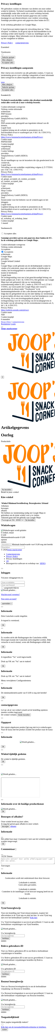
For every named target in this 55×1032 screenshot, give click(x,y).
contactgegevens (22, 43)
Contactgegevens (13, 554)
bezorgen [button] (4, 508)
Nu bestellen (6, 490)
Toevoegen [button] (5, 866)
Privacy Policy (7, 43)
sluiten (4, 1030)
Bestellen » (6, 545)
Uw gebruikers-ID (8, 969)
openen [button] (4, 540)
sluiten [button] (3, 542)
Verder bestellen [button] (24, 715)
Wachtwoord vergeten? (10, 594)
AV (7, 561)
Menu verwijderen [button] (8, 680)
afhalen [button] (4, 510)
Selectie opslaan (8, 57)
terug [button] (3, 82)
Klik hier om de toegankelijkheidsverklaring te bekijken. (23, 1027)
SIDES (43, 563)
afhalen (13, 826)
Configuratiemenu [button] (23, 680)
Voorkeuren (5, 52)
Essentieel (5, 47)
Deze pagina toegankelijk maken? (14, 1022)
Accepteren (8, 252)
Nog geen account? (9, 599)
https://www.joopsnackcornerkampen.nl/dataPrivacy (22, 137)
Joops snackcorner (14, 550)
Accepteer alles (8, 63)
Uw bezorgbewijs (8, 933)
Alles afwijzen (7, 60)
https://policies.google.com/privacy (15, 310)
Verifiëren (5, 938)
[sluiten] (2, 568)
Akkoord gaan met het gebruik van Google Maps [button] (21, 517)
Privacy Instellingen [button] (14, 559)
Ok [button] (3, 625)
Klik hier (33, 918)
